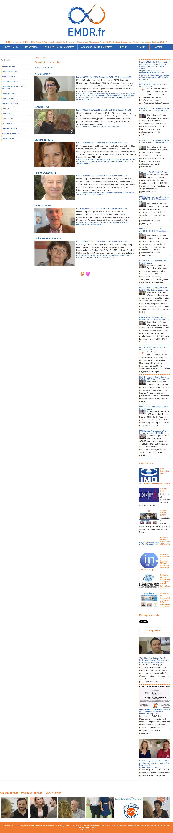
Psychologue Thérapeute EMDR (88, 257)
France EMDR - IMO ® (163, 512)
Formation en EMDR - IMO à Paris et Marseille (165, 540)
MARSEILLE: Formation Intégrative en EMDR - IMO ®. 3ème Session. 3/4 (154, 199)
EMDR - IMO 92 (92, 127)
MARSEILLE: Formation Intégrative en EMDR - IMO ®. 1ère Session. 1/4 (154, 110)
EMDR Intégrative (112, 96)
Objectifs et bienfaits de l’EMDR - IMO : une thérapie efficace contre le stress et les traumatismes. (154, 660)
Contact (158, 47)
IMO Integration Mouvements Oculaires (116, 192)
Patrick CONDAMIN (45, 172)
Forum (123, 47)
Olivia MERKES (8, 119)
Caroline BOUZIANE (10, 72)
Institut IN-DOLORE (83, 99)
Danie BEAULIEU (82, 222)
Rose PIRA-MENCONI (10, 134)
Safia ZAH (5, 109)
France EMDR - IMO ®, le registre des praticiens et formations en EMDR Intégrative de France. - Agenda (153, 65)
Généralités (31, 47)
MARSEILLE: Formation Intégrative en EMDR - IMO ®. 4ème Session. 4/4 (154, 231)
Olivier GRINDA (42, 205)
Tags (44, 58)
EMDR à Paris (163, 490)
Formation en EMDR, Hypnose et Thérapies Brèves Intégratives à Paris (165, 581)
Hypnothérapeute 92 (124, 98)
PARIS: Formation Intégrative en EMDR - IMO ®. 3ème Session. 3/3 (154, 378)
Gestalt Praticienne (114, 127)
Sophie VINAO (7, 99)
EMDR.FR (80, 143)
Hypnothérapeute (110, 98)
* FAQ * (141, 47)
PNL (133, 192)
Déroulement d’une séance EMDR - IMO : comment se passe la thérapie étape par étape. (154, 711)
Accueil (37, 58)
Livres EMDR (11, 47)
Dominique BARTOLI (10, 104)
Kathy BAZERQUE (9, 129)
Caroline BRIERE (43, 139)
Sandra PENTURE (9, 94)
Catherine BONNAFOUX (47, 238)
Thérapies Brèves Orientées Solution (89, 194)
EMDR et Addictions (97, 96)
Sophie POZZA (7, 139)
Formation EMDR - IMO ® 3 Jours (153, 172)
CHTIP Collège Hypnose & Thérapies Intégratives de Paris (97, 94)
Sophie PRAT (7, 114)
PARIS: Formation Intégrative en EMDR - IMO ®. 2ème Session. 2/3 (154, 318)
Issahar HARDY (8, 67)
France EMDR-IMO (127, 96)
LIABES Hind (41, 107)
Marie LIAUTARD (8, 77)
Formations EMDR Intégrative (96, 47)
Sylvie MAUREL (8, 124)
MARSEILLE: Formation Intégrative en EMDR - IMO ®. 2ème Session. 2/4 (154, 142)
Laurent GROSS (82, 77)
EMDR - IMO (124, 94)
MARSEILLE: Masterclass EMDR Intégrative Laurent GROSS (153, 432)
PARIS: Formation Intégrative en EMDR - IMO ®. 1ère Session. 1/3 (153, 289)
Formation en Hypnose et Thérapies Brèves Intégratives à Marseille (165, 600)
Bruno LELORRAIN (9, 82)
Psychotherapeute (107, 257)
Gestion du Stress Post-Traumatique (89, 98)
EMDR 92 (86, 96)
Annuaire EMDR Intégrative (59, 47)
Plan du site (84, 830)
